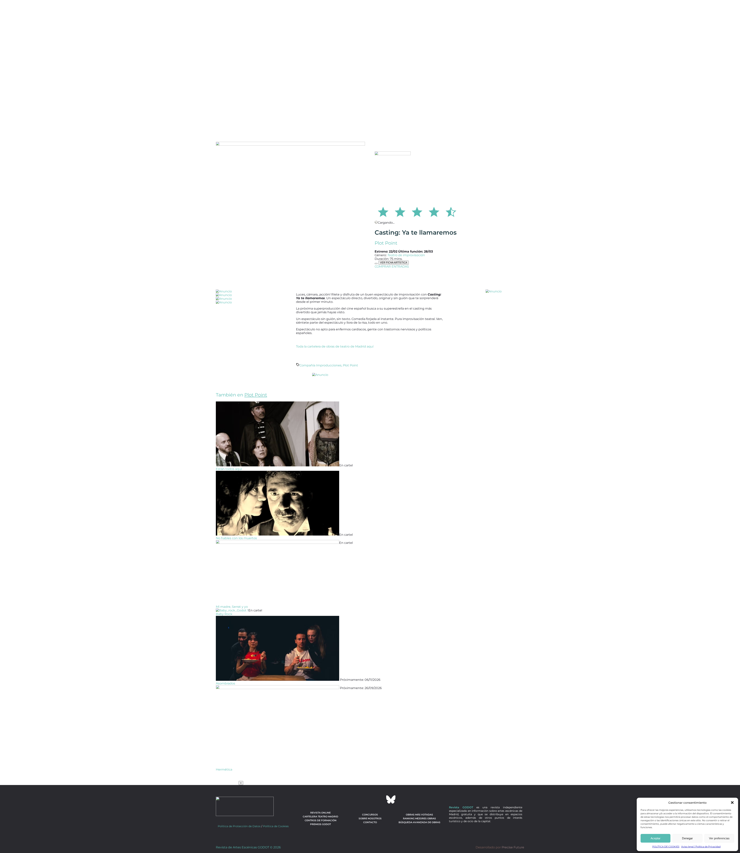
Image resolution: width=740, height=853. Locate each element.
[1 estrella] (383, 211)
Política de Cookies (276, 826)
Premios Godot (320, 824)
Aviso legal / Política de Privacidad (701, 846)
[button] (732, 802)
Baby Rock (224, 614)
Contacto (370, 822)
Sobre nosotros (370, 818)
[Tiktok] (380, 799)
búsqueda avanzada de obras (419, 822)
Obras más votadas (419, 814)
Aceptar (655, 838)
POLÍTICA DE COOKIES (665, 846)
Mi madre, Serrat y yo (232, 607)
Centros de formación (320, 820)
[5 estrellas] (450, 211)
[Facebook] (349, 799)
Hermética (224, 769)
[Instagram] (370, 799)
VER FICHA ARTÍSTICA (393, 262)
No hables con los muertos (236, 538)
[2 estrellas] (400, 211)
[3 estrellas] (417, 211)
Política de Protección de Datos (239, 826)
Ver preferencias (719, 838)
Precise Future (513, 847)
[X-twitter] (359, 799)
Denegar (687, 838)
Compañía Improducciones (320, 365)
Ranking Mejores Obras (419, 818)
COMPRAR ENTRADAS (392, 266)
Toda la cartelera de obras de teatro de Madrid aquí (334, 346)
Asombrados (225, 683)
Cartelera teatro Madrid (320, 816)
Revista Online (320, 812)
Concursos (370, 814)
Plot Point (386, 243)
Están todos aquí (229, 469)
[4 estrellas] (434, 211)
